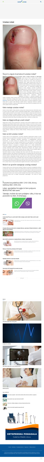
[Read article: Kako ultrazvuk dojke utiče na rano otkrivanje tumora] (22, 355)
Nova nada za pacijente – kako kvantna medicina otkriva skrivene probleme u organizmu (22, 394)
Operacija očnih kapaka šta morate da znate (12, 268)
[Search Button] (40, 1)
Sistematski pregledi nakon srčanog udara (10, 321)
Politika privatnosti (32, 447)
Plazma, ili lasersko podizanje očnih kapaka (12, 249)
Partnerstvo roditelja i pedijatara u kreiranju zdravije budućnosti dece (19, 403)
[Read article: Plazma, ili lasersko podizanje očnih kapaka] (8, 253)
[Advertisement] (22, 11)
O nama (9, 447)
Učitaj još (22, 278)
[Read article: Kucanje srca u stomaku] (22, 333)
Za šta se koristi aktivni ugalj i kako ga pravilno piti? (16, 407)
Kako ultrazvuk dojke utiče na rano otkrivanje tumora (11, 366)
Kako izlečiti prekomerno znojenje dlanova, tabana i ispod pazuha (17, 239)
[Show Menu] (3, 1)
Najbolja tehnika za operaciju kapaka (11, 258)
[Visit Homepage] (22, 2)
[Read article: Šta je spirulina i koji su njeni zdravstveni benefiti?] (5, 400)
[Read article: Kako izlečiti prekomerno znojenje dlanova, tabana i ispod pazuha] (8, 243)
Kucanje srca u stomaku (7, 343)
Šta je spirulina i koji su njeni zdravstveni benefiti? (16, 398)
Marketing (13, 447)
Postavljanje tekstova (19, 447)
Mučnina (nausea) (6, 388)
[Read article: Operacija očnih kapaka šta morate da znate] (8, 272)
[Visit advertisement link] (22, 426)
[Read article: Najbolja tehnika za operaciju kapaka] (8, 263)
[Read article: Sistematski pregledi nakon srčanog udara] (22, 311)
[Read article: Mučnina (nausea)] (22, 377)
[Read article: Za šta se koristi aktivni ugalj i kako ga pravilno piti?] (5, 408)
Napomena (26, 447)
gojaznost (5, 100)
